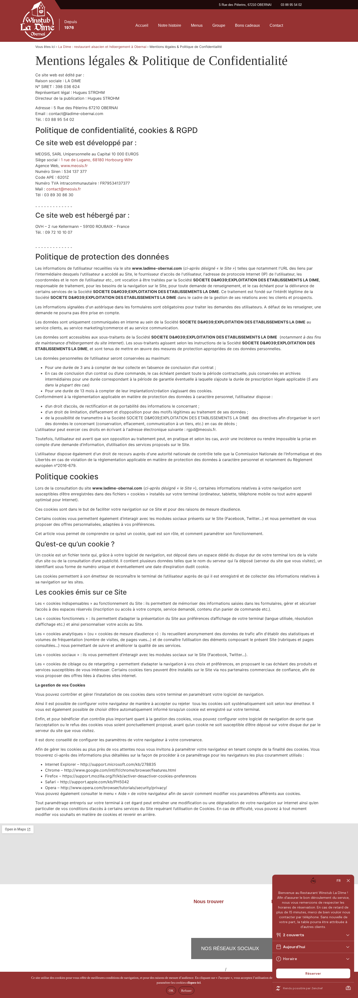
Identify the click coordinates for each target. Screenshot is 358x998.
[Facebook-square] (299, 25)
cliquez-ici (194, 982)
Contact (276, 25)
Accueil (141, 25)
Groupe (218, 25)
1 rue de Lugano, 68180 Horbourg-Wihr (97, 159)
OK (171, 990)
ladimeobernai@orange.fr (224, 917)
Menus (197, 25)
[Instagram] (313, 25)
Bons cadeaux (247, 25)
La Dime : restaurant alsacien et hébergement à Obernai (102, 47)
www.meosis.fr (74, 165)
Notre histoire (169, 25)
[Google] (326, 25)
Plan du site (213, 969)
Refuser (186, 990)
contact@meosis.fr (63, 189)
